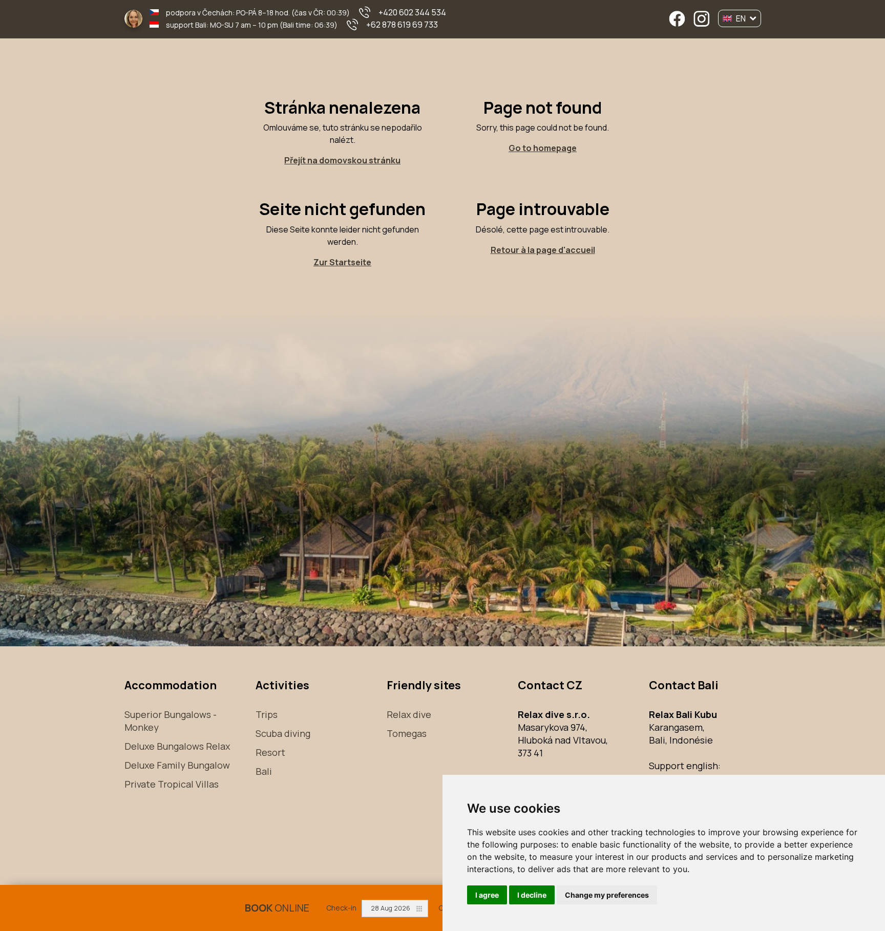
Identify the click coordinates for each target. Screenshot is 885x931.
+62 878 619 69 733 (402, 24)
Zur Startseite (342, 262)
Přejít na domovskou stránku (342, 160)
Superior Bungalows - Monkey (170, 720)
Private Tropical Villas (171, 784)
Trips (267, 714)
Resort (270, 752)
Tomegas (407, 733)
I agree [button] (487, 895)
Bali (264, 771)
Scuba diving (283, 733)
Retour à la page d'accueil (543, 250)
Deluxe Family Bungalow (177, 765)
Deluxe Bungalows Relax (177, 746)
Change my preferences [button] (607, 895)
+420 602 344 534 (412, 12)
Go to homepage (543, 148)
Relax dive (409, 714)
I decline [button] (531, 895)
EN (741, 18)
